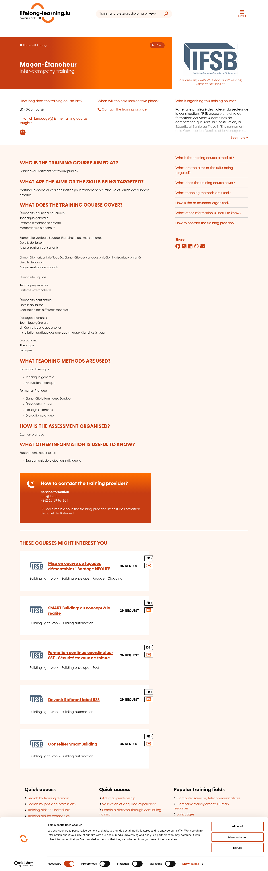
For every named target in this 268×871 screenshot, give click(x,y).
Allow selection (237, 837)
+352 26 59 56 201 (54, 500)
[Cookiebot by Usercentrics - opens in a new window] (24, 864)
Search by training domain (48, 798)
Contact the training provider (124, 109)
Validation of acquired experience (129, 804)
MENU (242, 16)
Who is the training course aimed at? (204, 158)
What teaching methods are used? (203, 193)
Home (26, 45)
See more (238, 137)
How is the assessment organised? (202, 203)
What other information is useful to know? (208, 213)
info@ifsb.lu (50, 496)
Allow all (237, 826)
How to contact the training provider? (204, 223)
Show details (190, 863)
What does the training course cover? (205, 183)
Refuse (237, 847)
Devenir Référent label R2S (74, 700)
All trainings (40, 45)
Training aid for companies (49, 816)
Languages (185, 814)
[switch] (105, 864)
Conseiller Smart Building (72, 744)
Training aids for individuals (49, 810)
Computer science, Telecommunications (208, 798)
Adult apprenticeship (118, 798)
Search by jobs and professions (52, 804)
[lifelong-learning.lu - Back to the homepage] (45, 14)
